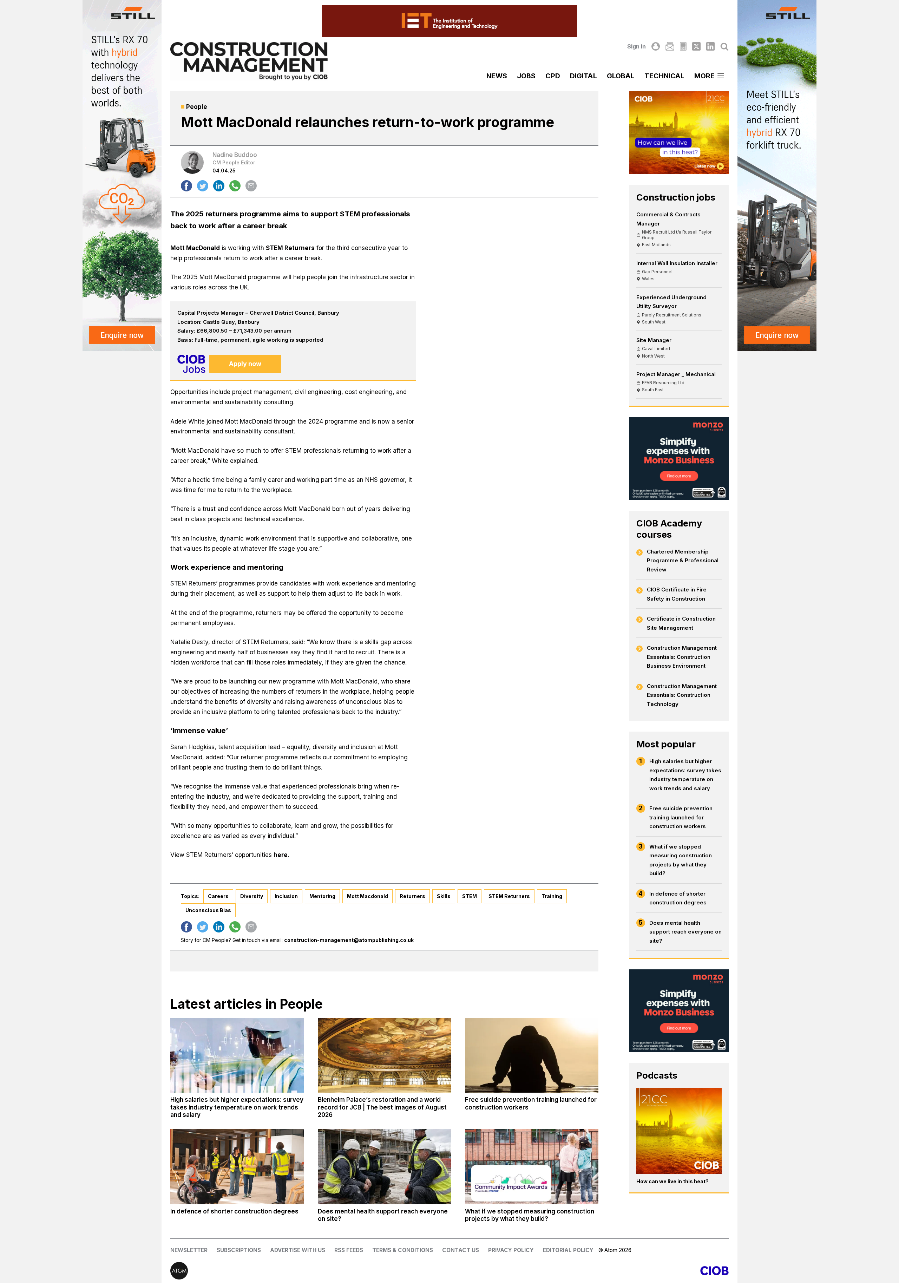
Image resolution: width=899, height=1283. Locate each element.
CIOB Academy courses (669, 529)
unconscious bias (208, 910)
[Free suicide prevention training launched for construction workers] (531, 1055)
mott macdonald (367, 896)
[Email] (669, 46)
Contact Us (460, 1250)
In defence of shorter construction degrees (678, 898)
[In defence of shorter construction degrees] (237, 1166)
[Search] (724, 46)
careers (218, 896)
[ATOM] (310, 1270)
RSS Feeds (348, 1250)
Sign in (636, 46)
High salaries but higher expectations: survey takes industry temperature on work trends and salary (685, 775)
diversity (251, 896)
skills (444, 896)
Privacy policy (511, 1250)
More (704, 76)
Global (621, 76)
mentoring (322, 896)
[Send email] (251, 185)
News (496, 76)
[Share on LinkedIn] (218, 185)
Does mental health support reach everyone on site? (685, 931)
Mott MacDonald (195, 247)
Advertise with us (297, 1250)
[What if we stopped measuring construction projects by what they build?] (531, 1166)
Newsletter (189, 1250)
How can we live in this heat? (672, 1181)
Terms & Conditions (402, 1250)
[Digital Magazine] (683, 46)
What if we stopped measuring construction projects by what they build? (680, 860)
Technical (664, 76)
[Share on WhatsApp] (235, 185)
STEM (469, 896)
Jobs (526, 76)
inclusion (286, 896)
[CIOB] (589, 1270)
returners (412, 896)
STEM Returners (290, 247)
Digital (583, 76)
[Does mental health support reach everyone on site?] (384, 1166)
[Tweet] (202, 185)
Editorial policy (568, 1250)
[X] (696, 46)
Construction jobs (675, 197)
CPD (552, 76)
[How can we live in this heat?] (679, 1131)
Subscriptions (239, 1250)
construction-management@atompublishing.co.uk (349, 940)
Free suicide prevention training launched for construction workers (681, 817)
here (281, 854)
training (552, 896)
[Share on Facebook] (186, 185)
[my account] (655, 46)
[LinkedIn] (710, 46)
